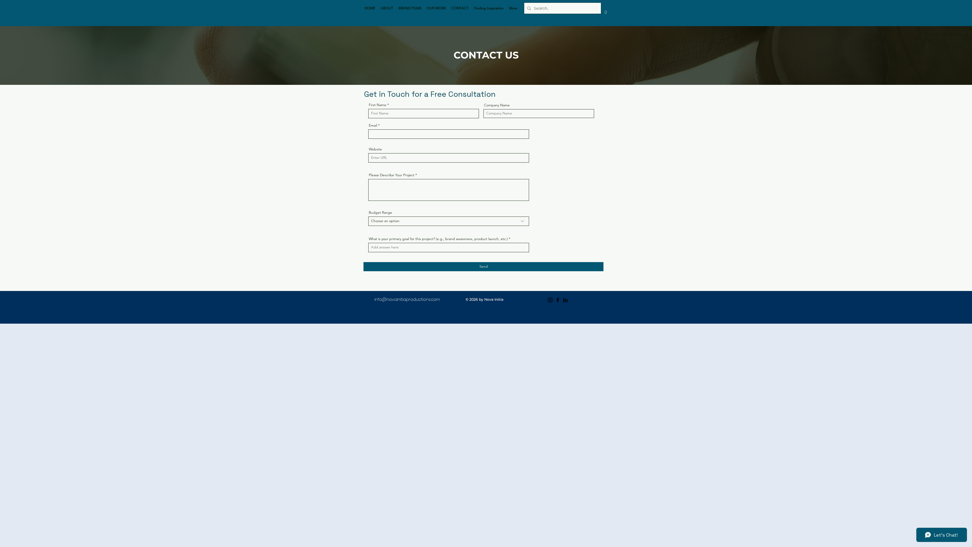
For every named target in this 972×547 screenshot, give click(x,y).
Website (375, 149)
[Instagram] (550, 300)
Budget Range (380, 212)
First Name (377, 105)
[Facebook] (558, 300)
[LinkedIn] (565, 300)
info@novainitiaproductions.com (407, 299)
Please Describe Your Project (391, 175)
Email (373, 125)
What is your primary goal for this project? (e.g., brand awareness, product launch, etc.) (438, 239)
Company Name (497, 105)
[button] (605, 10)
